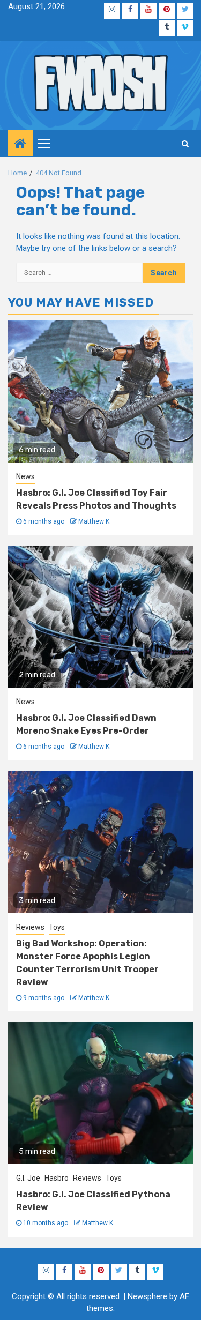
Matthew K (93, 521)
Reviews (30, 927)
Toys (57, 927)
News (25, 476)
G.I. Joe (28, 1178)
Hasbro (56, 1178)
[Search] (185, 143)
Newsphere (147, 1296)
